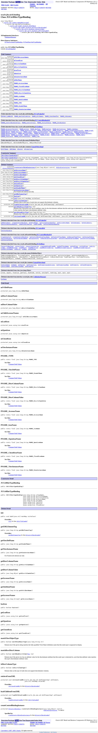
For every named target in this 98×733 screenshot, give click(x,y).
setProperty (29, 266)
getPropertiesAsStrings (46, 265)
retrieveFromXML (20, 216)
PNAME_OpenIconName (21, 99)
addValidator (5, 222)
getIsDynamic (75, 222)
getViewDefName (19, 188)
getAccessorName (20, 170)
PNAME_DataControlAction (10, 130)
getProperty (74, 265)
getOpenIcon (18, 185)
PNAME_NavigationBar (25, 133)
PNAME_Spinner (70, 135)
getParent (21, 265)
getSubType (74, 246)
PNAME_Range (5, 135)
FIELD (16, 7)
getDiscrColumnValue (21, 181)
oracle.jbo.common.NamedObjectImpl (16, 22)
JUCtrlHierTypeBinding (9, 155)
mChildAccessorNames (21, 57)
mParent (20, 149)
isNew (3, 247)
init (15, 198)
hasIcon (16, 196)
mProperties (28, 149)
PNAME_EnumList (58, 130)
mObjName (13, 149)
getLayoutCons (34, 238)
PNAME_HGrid (5, 132)
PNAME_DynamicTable (44, 130)
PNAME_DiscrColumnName (22, 89)
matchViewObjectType (21, 212)
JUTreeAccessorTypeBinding (13, 42)
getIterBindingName (20, 238)
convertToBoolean (7, 246)
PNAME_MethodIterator (9, 133)
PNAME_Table (80, 135)
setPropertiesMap (17, 266)
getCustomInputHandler (48, 222)
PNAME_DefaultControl (28, 130)
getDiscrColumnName (21, 179)
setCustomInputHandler (51, 224)
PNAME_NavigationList (41, 133)
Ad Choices (54, 732)
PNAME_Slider (44, 135)
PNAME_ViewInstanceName (22, 109)
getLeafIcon (18, 183)
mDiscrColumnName (20, 63)
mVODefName (18, 80)
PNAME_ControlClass (29, 122)
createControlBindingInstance (25, 167)
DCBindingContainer (63, 167)
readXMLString (33, 247)
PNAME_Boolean (35, 129)
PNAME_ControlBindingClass (10, 122)
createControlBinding (19, 222)
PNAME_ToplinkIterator (22, 136)
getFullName (5, 265)
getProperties (31, 265)
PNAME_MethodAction (81, 132)
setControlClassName (87, 238)
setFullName (5, 266)
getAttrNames (33, 222)
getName (14, 265)
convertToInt (19, 246)
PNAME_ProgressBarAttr (84, 133)
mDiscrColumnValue (20, 67)
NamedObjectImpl (37, 147)
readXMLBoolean (12, 247)
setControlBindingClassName (69, 238)
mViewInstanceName (20, 76)
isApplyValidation (25, 224)
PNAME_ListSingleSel (40, 132)
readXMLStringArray (46, 247)
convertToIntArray (32, 246)
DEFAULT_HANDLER (7, 116)
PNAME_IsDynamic (66, 116)
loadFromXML (37, 224)
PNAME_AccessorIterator (9, 129)
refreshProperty (86, 265)
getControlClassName (58, 237)
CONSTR (21, 7)
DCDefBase (39, 127)
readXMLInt (23, 247)
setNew (24, 249)
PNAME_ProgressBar (67, 133)
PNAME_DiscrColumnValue (22, 93)
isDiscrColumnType (20, 200)
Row (30, 206)
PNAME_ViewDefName (20, 106)
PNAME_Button (46, 129)
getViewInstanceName (21, 190)
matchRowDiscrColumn (21, 206)
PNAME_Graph (89, 130)
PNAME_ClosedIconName (21, 86)
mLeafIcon (17, 70)
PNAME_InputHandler (52, 116)
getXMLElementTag (20, 194)
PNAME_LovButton (55, 132)
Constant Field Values (15, 364)
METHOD (4, 9)
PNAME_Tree (36, 136)
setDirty (17, 249)
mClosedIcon (18, 60)
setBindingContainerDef (48, 238)
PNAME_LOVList (67, 132)
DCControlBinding (8, 168)
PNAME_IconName (19, 96)
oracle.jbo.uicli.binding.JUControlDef (30, 29)
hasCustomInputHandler (9, 224)
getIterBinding (6, 230)
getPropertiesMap (62, 265)
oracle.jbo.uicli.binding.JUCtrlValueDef (34, 31)
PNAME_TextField (7, 136)
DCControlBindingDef (42, 120)
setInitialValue (7, 240)
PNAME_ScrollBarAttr (31, 135)
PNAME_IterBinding (59, 122)
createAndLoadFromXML (48, 246)
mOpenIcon (17, 73)
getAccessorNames (20, 172)
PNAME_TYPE (18, 103)
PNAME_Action (24, 129)
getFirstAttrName (63, 222)
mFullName (4, 149)
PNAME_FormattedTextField (74, 130)
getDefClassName (63, 246)
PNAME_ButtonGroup (59, 129)
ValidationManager (10, 37)
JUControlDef (40, 228)
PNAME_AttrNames (37, 116)
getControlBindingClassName (39, 237)
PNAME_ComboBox (72, 129)
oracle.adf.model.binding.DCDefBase (23, 26)
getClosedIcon (19, 177)
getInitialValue (88, 237)
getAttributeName (20, 174)
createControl (6, 237)
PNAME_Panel (55, 133)
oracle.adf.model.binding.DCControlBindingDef (30, 27)
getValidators (87, 222)
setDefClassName (7, 249)
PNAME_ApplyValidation (22, 116)
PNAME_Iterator (16, 132)
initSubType (83, 246)
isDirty (92, 246)
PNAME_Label (27, 132)
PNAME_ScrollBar (17, 135)
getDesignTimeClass (74, 237)
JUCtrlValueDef (11, 49)
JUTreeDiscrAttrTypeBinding (32, 42)
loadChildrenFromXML (21, 204)
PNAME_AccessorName (21, 83)
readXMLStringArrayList (63, 247)
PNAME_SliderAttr (57, 135)
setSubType (32, 249)
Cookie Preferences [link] (44, 732)
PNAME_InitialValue (44, 122)
